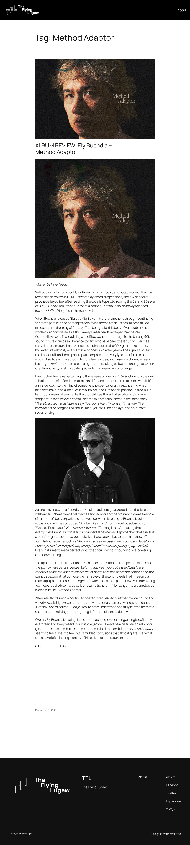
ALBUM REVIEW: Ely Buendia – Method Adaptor (73, 148)
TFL (86, 778)
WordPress (174, 834)
